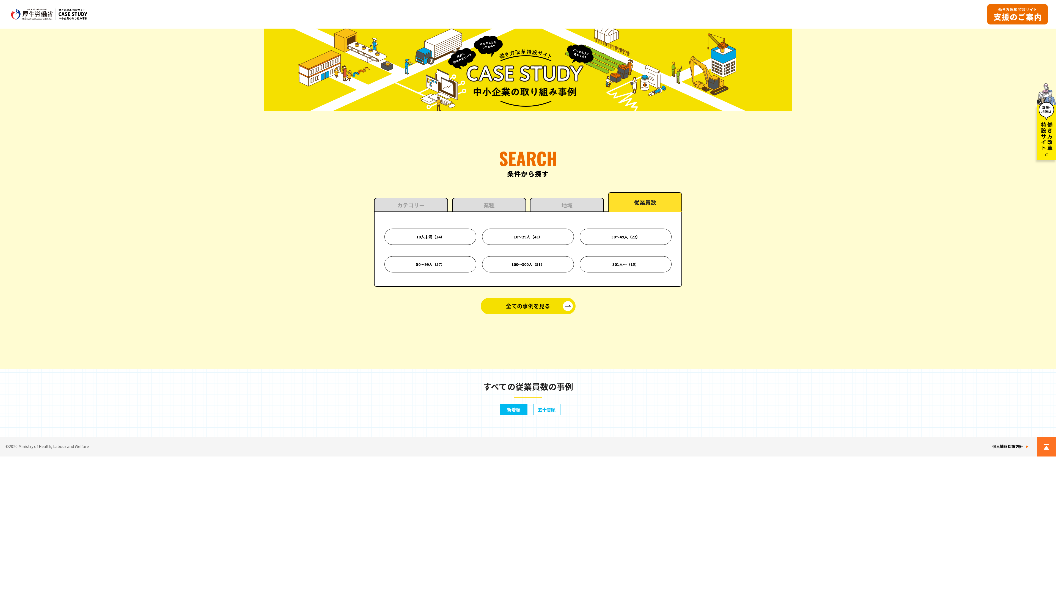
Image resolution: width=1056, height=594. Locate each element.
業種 (488, 205)
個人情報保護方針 (1007, 446)
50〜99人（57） (430, 264)
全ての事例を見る (528, 306)
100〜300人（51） (528, 264)
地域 (567, 205)
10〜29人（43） (528, 237)
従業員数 (645, 202)
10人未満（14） (430, 237)
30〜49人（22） (625, 237)
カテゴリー (411, 205)
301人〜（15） (625, 264)
